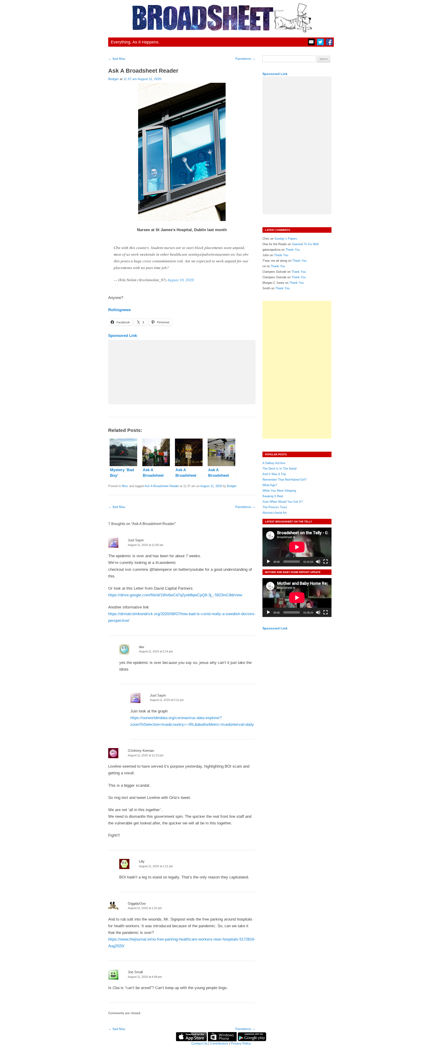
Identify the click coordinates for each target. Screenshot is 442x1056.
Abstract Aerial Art (274, 512)
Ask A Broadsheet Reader (162, 486)
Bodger (113, 79)
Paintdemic (245, 58)
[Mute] (318, 561)
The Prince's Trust (274, 507)
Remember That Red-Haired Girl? (284, 479)
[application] (297, 547)
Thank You (292, 249)
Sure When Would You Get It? (282, 501)
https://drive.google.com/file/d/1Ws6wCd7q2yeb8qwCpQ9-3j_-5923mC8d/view (175, 595)
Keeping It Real (272, 496)
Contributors (219, 1043)
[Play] (268, 561)
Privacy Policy (241, 1043)
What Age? (269, 485)
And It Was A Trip (274, 474)
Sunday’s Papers (285, 238)
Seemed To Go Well (305, 244)
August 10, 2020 (180, 279)
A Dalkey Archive (273, 463)
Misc (125, 486)
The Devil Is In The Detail (279, 468)
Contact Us (199, 1043)
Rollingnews (119, 310)
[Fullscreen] (325, 561)
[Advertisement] (182, 372)
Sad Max (116, 58)
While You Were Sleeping (279, 490)
